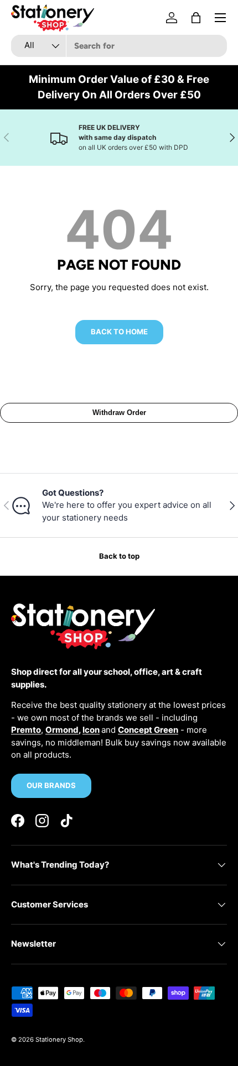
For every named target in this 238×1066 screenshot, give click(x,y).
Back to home (119, 331)
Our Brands (51, 785)
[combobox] (119, 46)
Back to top (119, 556)
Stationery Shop (59, 1039)
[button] (196, 18)
